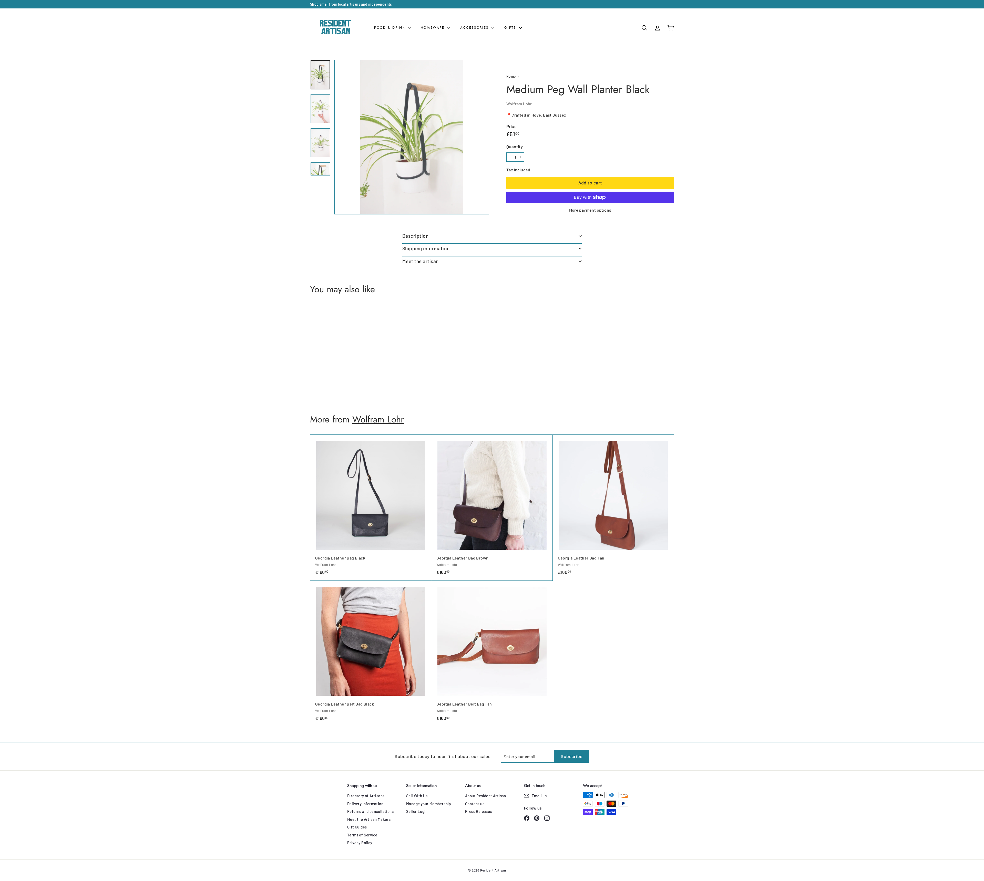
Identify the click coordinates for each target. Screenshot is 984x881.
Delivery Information (365, 803)
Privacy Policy (359, 842)
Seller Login (417, 811)
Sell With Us (417, 795)
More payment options (590, 210)
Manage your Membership (428, 803)
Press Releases (478, 811)
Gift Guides (357, 827)
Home (511, 76)
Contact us (474, 803)
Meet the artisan (420, 261)
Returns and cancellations (370, 811)
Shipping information (426, 248)
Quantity (514, 146)
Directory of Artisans (365, 795)
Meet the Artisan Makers (369, 819)
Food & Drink (390, 27)
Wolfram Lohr (519, 103)
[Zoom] (412, 137)
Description (415, 236)
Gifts (511, 27)
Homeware (433, 27)
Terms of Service (362, 835)
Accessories (475, 27)
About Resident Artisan (485, 795)
